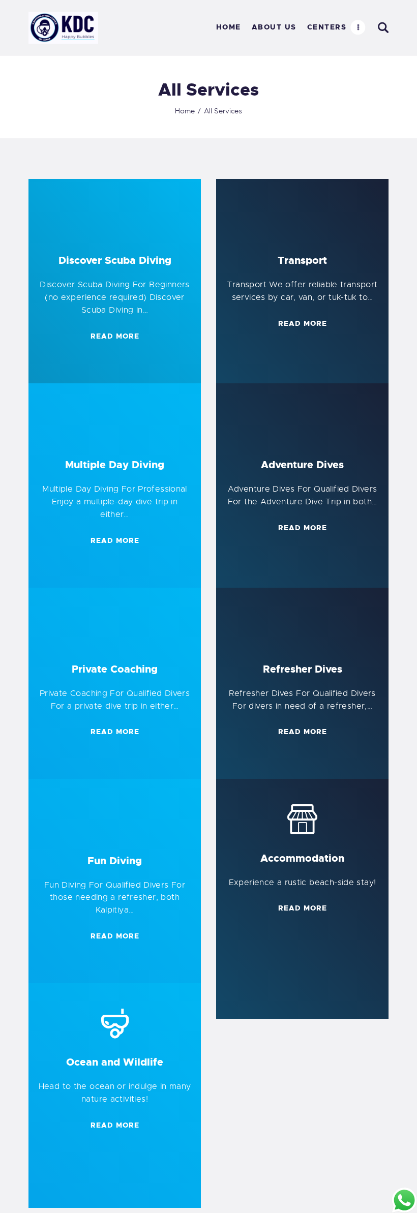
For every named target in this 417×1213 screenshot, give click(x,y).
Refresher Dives (302, 669)
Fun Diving (114, 860)
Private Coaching (115, 669)
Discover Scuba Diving (114, 260)
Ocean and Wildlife (114, 1062)
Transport (302, 260)
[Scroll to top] (22, 1190)
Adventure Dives (302, 464)
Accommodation (302, 858)
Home (185, 110)
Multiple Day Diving (114, 464)
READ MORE (115, 336)
